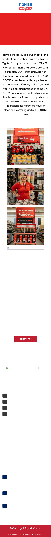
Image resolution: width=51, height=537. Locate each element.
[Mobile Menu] (3, 6)
